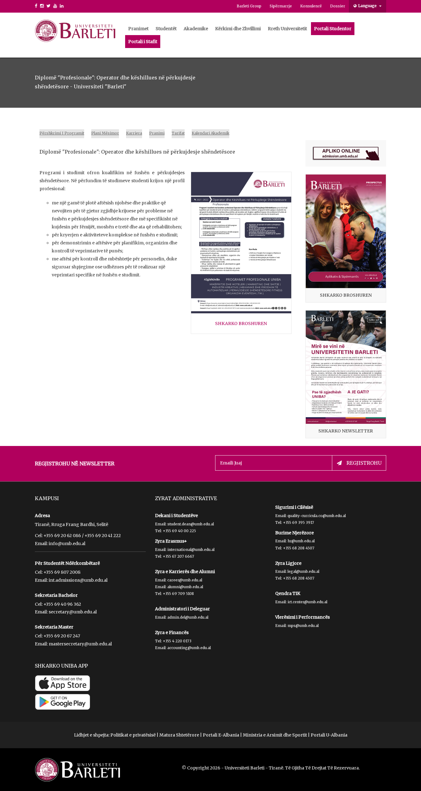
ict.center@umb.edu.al (307, 602)
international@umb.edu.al (191, 549)
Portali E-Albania (221, 735)
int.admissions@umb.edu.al (78, 580)
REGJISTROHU (364, 463)
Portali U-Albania (329, 735)
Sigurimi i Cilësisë (294, 507)
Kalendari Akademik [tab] (210, 133)
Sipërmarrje (281, 6)
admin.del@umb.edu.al (187, 617)
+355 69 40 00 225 (179, 530)
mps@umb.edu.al (303, 625)
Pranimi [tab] (157, 133)
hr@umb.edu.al (301, 541)
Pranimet (138, 28)
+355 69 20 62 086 (62, 535)
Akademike (196, 28)
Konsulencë (311, 6)
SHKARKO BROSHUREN (241, 323)
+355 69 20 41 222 (102, 535)
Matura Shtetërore (179, 735)
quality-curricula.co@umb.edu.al (317, 515)
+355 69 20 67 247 (61, 636)
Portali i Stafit (142, 41)
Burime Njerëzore (294, 533)
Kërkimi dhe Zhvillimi (238, 28)
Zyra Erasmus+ (171, 541)
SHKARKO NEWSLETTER (345, 431)
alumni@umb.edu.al (185, 586)
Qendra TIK (287, 593)
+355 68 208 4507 (298, 548)
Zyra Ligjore (288, 563)
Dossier (337, 6)
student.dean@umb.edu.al (190, 524)
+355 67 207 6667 (178, 556)
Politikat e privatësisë (133, 735)
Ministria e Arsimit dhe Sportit (275, 735)
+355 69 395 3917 (298, 522)
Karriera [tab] (134, 133)
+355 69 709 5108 (178, 593)
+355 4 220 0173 (177, 641)
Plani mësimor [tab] (105, 133)
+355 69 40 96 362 (62, 604)
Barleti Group (249, 6)
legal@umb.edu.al (303, 571)
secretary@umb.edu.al (73, 612)
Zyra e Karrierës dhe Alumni (185, 571)
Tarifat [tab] (178, 133)
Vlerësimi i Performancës (302, 617)
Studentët (166, 28)
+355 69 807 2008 (61, 572)
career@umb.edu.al (184, 580)
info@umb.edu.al (67, 543)
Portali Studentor (332, 28)
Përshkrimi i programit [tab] (61, 133)
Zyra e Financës (172, 632)
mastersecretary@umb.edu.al (80, 644)
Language (368, 5)
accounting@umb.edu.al (189, 647)
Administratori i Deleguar (182, 609)
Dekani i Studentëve (176, 515)
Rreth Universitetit (287, 28)
